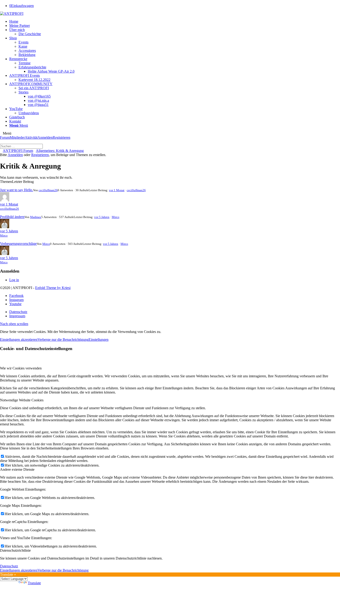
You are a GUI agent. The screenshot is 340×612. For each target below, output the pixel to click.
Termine (25, 63)
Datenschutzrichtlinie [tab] (15, 550)
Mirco (115, 217)
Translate (34, 583)
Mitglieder (17, 137)
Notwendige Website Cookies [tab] (21, 400)
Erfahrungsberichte (32, 67)
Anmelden (45, 137)
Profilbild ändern (12, 217)
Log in (14, 280)
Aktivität (31, 137)
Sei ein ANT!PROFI (34, 88)
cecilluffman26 (48, 190)
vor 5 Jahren (101, 217)
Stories (23, 92)
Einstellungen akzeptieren (18, 339)
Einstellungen (98, 339)
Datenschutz (9, 566)
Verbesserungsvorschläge (18, 244)
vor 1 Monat (116, 190)
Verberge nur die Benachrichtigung (63, 339)
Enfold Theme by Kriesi (53, 288)
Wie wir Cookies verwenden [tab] (21, 368)
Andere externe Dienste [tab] (17, 469)
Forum (5, 137)
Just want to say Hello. (16, 190)
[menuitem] (174, 21)
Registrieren (61, 137)
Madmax (35, 217)
